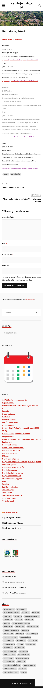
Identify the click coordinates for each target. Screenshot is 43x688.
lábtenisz (9, 640)
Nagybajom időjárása (10, 459)
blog (35, 612)
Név (4, 244)
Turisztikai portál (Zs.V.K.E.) (13, 495)
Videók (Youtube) (9, 498)
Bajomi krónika (8, 403)
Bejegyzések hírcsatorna (14, 582)
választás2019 (11, 672)
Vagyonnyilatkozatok (12, 517)
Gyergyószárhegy (21, 623)
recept (8, 647)
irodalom (32, 626)
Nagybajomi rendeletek (11, 476)
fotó (19, 619)
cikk (7, 616)
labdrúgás (25, 637)
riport (23, 651)
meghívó (21, 640)
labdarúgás (10, 637)
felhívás (8, 619)
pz (20, 644)
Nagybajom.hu (11, 512)
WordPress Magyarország (15, 593)
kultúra (8, 633)
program (9, 644)
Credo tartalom (8, 414)
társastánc (30, 665)
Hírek (6, 174)
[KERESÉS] (37, 312)
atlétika (21, 609)
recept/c (19, 647)
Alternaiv (9, 609)
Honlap (5, 266)
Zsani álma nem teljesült (13, 187)
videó (22, 668)
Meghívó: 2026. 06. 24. (12, 523)
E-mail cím (7, 255)
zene (24, 672)
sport (8, 658)
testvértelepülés (12, 665)
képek (20, 633)
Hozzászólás (9, 217)
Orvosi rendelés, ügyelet (12, 478)
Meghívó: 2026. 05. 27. (12, 528)
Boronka (5, 411)
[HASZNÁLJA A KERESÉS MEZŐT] (39, 5)
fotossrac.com (29, 299)
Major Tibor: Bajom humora (13, 447)
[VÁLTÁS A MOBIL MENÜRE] (3, 5)
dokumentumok (32, 616)
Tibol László (7, 492)
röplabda (9, 654)
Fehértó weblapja (9, 419)
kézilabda (32, 633)
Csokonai (6, 417)
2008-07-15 (19, 39)
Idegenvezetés (8, 436)
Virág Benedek (8, 501)
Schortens (23, 654)
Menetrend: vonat (9, 453)
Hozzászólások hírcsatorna (15, 587)
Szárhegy (9, 661)
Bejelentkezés (10, 576)
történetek (10, 668)
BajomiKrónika (11, 612)
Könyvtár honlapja (9, 445)
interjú (20, 626)
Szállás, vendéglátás (10, 487)
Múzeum (5, 456)
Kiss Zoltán (7, 39)
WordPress (26, 683)
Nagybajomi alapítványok (12, 473)
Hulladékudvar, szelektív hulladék (16, 433)
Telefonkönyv (8, 490)
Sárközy (5, 484)
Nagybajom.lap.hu (9, 470)
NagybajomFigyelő (21, 5)
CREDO (18, 616)
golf (7, 623)
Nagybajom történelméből (13, 467)
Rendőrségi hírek (14, 31)
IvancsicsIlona (11, 630)
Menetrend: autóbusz (11, 450)
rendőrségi (15, 174)
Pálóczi (5, 481)
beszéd (25, 612)
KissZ (25, 630)
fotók (29, 619)
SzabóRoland (22, 658)
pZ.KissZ (30, 644)
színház (21, 661)
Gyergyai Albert (8, 425)
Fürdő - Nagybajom (10, 422)
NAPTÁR (33, 640)
